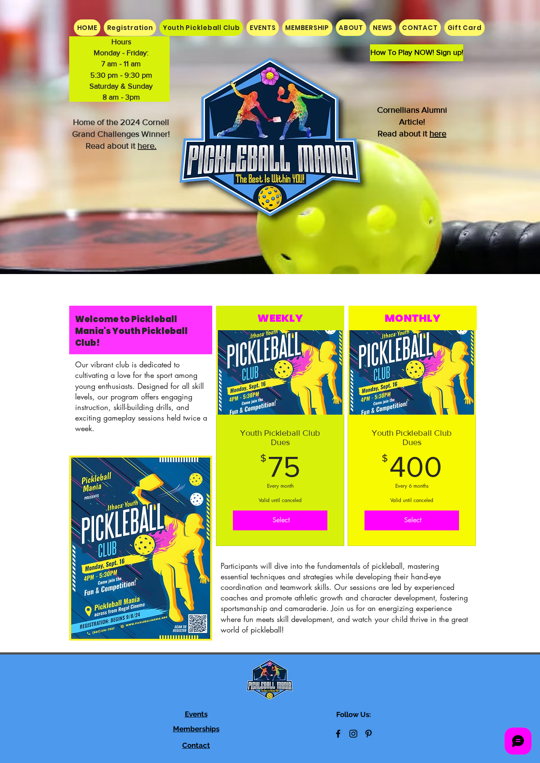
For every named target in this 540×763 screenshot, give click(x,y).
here (437, 133)
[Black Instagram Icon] (353, 733)
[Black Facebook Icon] (338, 733)
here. (147, 145)
